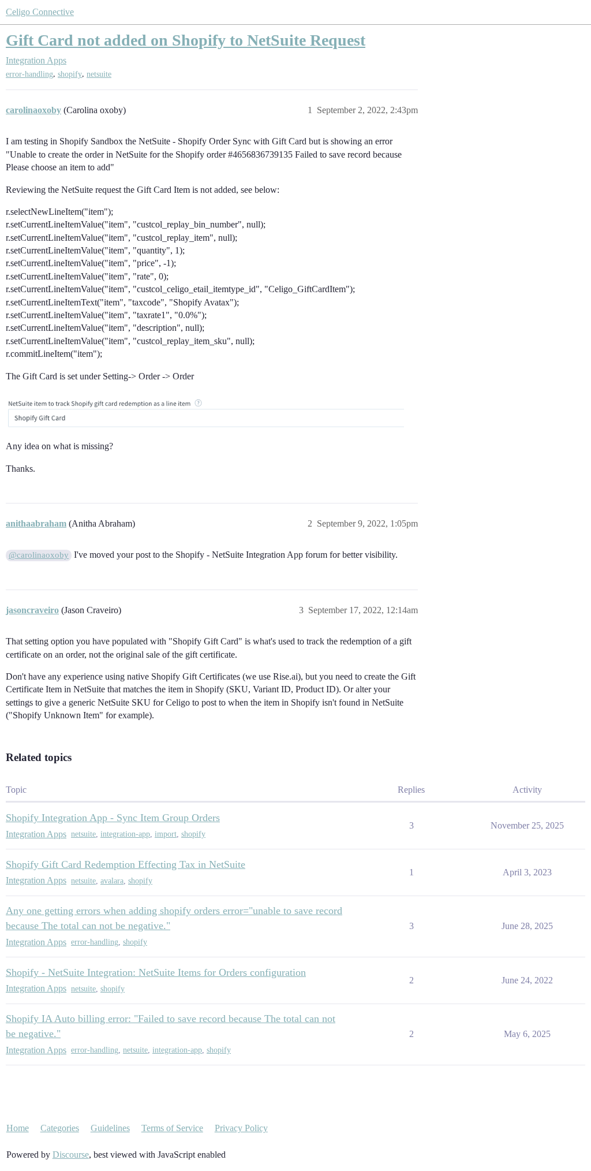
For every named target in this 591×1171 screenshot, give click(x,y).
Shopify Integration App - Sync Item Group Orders (113, 817)
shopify (70, 74)
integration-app (125, 834)
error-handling (29, 74)
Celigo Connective (40, 12)
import (166, 834)
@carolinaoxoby (39, 555)
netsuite (99, 74)
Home (17, 1128)
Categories (59, 1128)
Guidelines (110, 1128)
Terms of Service (172, 1128)
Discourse (71, 1154)
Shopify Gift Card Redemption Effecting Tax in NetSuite (125, 864)
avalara (112, 881)
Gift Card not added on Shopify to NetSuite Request (185, 40)
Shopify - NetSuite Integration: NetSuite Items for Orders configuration (156, 972)
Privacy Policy (241, 1128)
